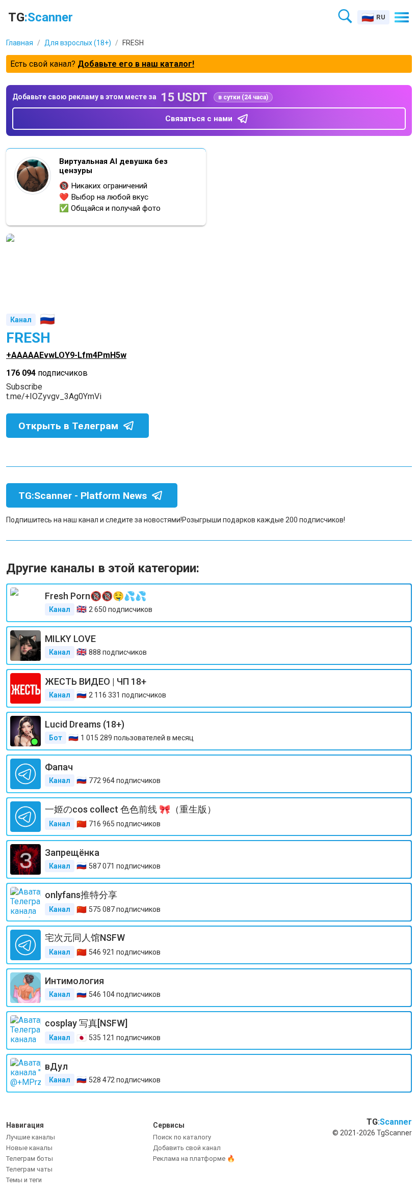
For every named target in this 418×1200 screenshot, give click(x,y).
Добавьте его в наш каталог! (135, 64)
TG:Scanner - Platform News (82, 495)
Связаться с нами (198, 118)
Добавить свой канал (187, 1148)
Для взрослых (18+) (77, 43)
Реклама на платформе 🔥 (194, 1158)
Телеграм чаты (29, 1169)
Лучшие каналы (30, 1137)
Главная (19, 43)
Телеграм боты (29, 1158)
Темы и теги (24, 1180)
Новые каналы (29, 1148)
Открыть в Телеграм (68, 426)
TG (40, 17)
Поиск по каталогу (182, 1137)
